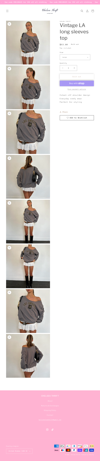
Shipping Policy (50, 410)
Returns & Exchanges (50, 406)
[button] (7, 11)
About (50, 401)
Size (61, 52)
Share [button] (65, 112)
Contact (50, 415)
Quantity (63, 63)
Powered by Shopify (87, 454)
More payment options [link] (77, 89)
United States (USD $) (18, 451)
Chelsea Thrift (75, 454)
